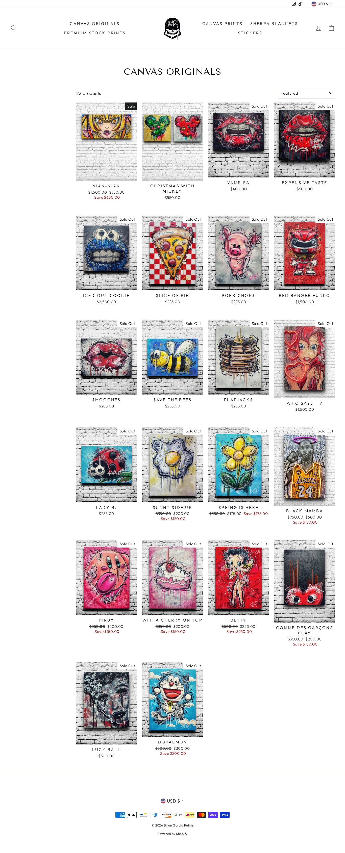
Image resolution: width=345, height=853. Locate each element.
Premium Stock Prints (95, 32)
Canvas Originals (95, 23)
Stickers (250, 32)
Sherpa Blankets (274, 23)
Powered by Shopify (172, 834)
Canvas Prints (222, 23)
